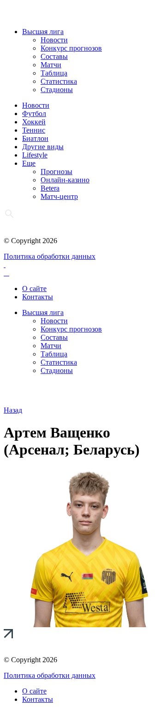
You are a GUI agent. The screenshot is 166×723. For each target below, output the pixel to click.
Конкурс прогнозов (71, 48)
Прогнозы (56, 171)
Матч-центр (59, 196)
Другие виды (43, 147)
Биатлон (35, 138)
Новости (54, 40)
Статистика (59, 81)
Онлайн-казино (65, 180)
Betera (50, 188)
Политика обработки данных (49, 256)
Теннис (33, 130)
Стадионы (57, 89)
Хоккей (34, 122)
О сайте (34, 288)
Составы (54, 56)
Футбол (34, 113)
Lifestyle (34, 155)
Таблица (54, 73)
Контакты (37, 297)
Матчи (51, 65)
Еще (29, 163)
